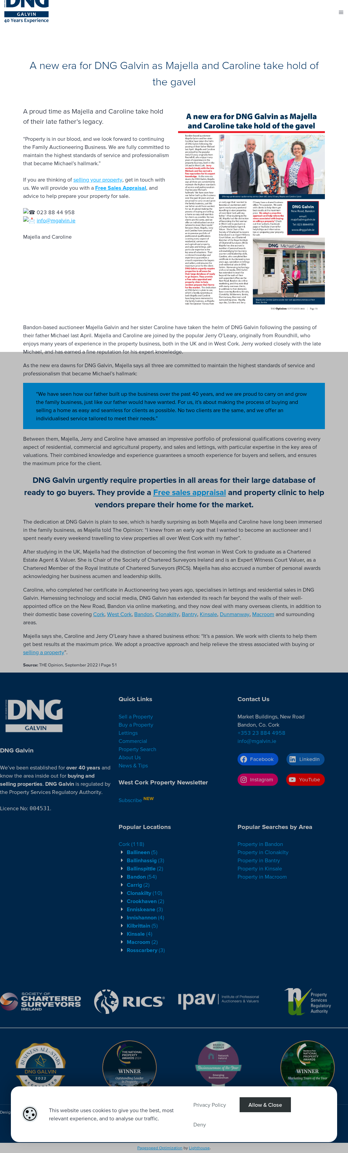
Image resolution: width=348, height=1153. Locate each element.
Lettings (128, 733)
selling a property (43, 652)
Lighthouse (199, 1148)
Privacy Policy (209, 1105)
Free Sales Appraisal (120, 188)
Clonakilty (167, 614)
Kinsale (208, 614)
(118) (131, 844)
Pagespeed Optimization (159, 1148)
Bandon (143, 614)
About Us (130, 757)
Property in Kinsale (260, 868)
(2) (145, 868)
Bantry (189, 614)
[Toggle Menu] (341, 12)
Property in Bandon (260, 844)
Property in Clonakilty (263, 852)
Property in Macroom (262, 877)
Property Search (137, 749)
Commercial (133, 741)
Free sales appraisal (189, 492)
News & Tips (133, 765)
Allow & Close (265, 1105)
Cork (98, 614)
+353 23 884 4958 (261, 733)
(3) (145, 860)
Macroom (263, 614)
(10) (144, 893)
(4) (145, 917)
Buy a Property (136, 725)
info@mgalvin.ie (56, 220)
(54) (142, 877)
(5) (142, 852)
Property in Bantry (259, 860)
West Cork (119, 614)
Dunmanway (234, 614)
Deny (199, 1124)
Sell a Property (136, 716)
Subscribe (130, 800)
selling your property (97, 179)
